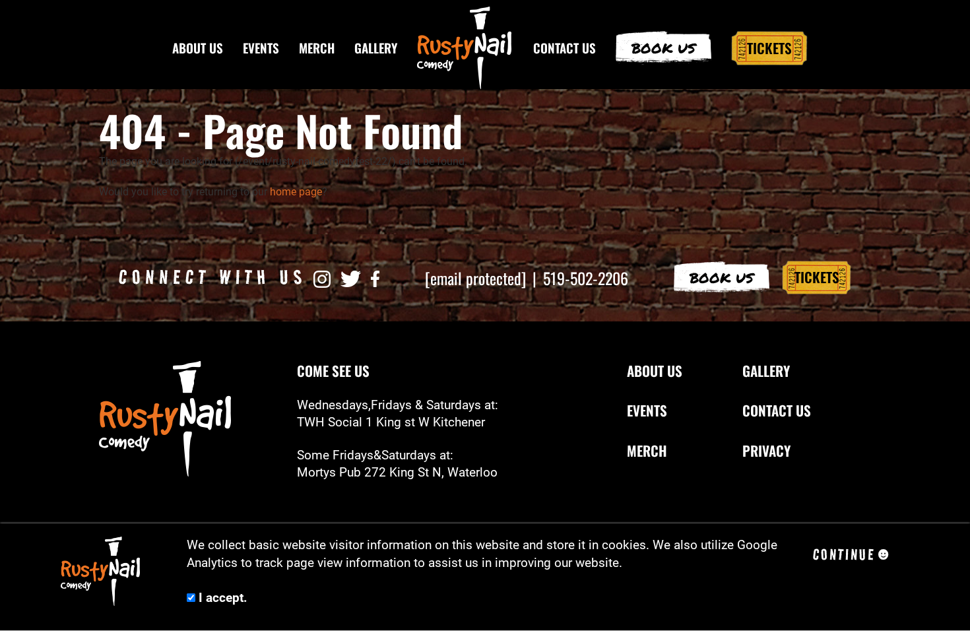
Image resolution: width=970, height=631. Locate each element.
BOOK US (722, 277)
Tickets (769, 48)
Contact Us (564, 48)
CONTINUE (844, 554)
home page (296, 191)
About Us (197, 48)
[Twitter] (350, 277)
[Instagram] (322, 277)
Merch (317, 48)
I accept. (221, 598)
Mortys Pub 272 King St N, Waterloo (397, 472)
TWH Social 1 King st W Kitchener (391, 422)
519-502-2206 (585, 278)
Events (261, 48)
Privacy (766, 451)
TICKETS (816, 277)
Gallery (375, 48)
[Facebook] (375, 277)
